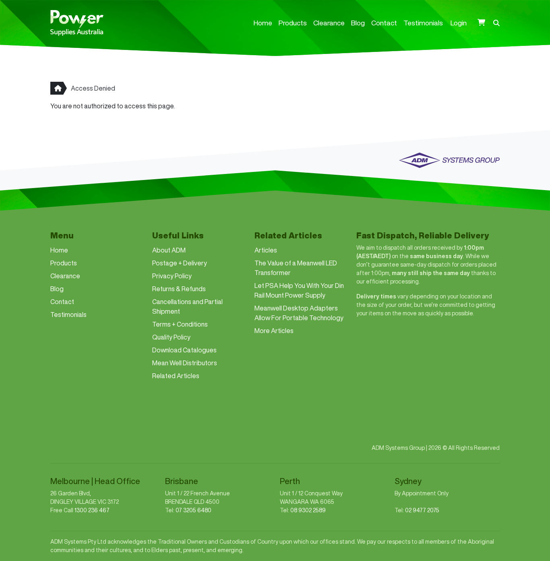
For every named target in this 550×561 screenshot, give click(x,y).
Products (293, 22)
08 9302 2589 (308, 510)
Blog (358, 22)
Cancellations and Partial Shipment (187, 306)
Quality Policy (171, 337)
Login (459, 22)
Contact (384, 22)
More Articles (274, 330)
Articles (265, 250)
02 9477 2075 (422, 510)
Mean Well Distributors (184, 363)
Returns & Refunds (179, 289)
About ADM (169, 250)
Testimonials (423, 22)
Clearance (329, 22)
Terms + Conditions (180, 324)
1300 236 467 (92, 510)
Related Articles (175, 376)
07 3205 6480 (193, 510)
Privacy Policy (172, 276)
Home (263, 22)
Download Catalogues (184, 350)
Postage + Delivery (179, 263)
